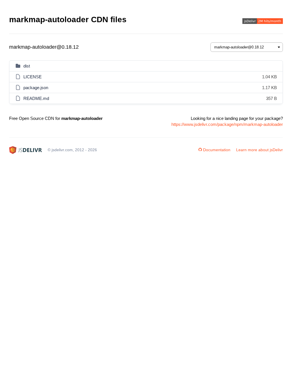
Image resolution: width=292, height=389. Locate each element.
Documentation (216, 150)
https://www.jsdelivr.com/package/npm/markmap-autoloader (227, 124)
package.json (35, 87)
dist (26, 66)
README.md (36, 98)
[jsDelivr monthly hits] (262, 21)
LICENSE (32, 76)
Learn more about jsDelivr (259, 150)
